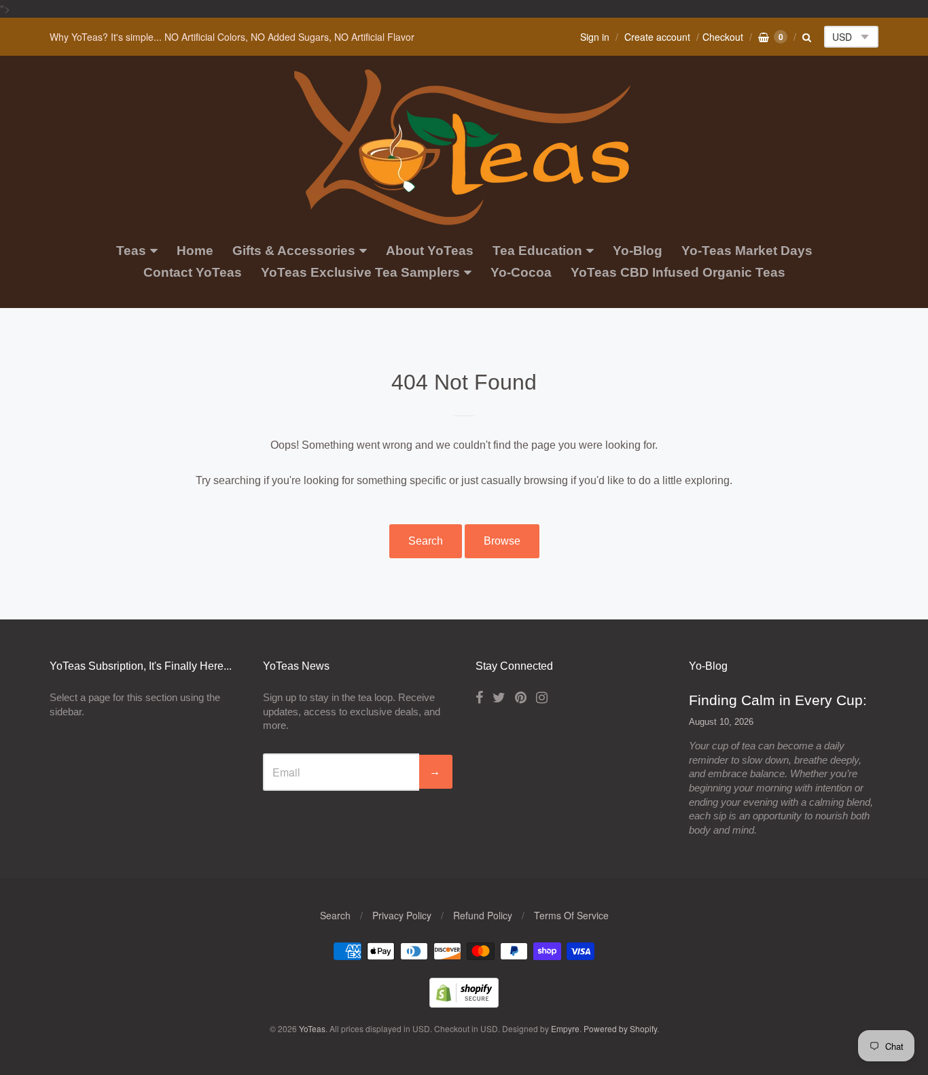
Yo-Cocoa (521, 272)
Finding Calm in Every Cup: (778, 700)
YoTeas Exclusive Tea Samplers (360, 272)
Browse (502, 541)
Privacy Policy (401, 915)
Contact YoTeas (192, 272)
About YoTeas (430, 250)
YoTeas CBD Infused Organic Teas (678, 272)
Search (425, 541)
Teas (131, 250)
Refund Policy (482, 915)
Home (195, 250)
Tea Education (537, 250)
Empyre (565, 1028)
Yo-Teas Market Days (747, 250)
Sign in (594, 37)
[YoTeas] (464, 218)
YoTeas (312, 1028)
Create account (657, 37)
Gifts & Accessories (293, 250)
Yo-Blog (637, 250)
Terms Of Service (571, 915)
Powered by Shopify (620, 1028)
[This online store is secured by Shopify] (464, 1003)
